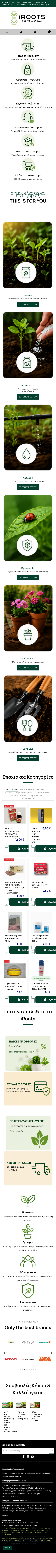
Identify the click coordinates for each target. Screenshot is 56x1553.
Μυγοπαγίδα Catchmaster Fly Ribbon (39, 885)
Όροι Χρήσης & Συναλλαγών (20, 1485)
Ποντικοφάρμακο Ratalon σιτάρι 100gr (13, 938)
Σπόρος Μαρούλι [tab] (36, 795)
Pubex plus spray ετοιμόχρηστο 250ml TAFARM (40, 986)
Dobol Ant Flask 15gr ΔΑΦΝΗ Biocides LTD (36, 835)
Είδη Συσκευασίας (45, 1505)
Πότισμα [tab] (8, 793)
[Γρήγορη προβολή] (23, 817)
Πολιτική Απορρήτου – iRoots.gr (13, 1491)
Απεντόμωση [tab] (12, 789)
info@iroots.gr (32, 1525)
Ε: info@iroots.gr (40, 2)
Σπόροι (30, 1508)
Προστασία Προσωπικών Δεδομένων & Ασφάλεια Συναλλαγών (23, 1488)
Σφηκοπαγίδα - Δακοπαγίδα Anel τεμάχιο (13, 986)
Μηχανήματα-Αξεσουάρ (10, 1505)
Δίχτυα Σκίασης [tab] (27, 789)
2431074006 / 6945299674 (14, 1525)
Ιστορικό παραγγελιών (32, 1474)
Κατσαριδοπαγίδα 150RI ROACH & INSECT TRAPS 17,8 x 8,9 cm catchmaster (14, 887)
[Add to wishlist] (23, 808)
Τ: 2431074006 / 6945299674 (22, 2)
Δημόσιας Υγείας (22, 1511)
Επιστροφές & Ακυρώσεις (11, 1496)
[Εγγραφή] (51, 1451)
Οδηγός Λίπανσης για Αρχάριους (23, 1415)
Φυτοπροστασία (40, 1508)
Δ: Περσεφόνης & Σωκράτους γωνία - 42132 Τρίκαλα (32, 4)
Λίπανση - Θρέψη (8, 1511)
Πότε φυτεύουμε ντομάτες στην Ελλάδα (37, 1416)
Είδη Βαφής (6, 1508)
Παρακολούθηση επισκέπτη (12, 1476)
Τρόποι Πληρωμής (33, 1494)
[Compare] (23, 813)
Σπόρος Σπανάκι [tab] (28, 798)
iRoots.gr (5, 1485)
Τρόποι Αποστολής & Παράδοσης (13, 1494)
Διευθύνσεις (46, 1474)
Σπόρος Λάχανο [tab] (42, 793)
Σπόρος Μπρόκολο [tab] (17, 795)
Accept (7, 1548)
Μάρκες (32, 1511)
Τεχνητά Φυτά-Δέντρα (29, 1505)
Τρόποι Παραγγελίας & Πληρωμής (38, 1491)
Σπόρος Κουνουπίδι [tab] (23, 793)
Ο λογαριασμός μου (16, 1474)
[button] (20, 1369)
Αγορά (25, 848)
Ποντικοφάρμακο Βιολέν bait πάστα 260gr (40, 938)
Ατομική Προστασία (19, 1508)
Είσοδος (4, 1474)
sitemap (40, 1511)
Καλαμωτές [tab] (42, 789)
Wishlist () (8, 4)
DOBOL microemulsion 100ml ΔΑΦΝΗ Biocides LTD (12, 832)
